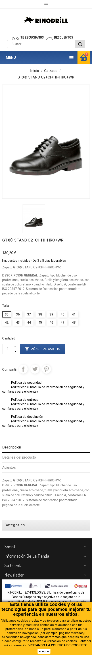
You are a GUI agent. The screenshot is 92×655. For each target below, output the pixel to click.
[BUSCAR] (80, 44)
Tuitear (34, 369)
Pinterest (46, 369)
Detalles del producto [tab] (19, 457)
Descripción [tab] (11, 447)
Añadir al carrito (43, 349)
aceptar (44, 651)
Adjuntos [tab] (9, 467)
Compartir (23, 369)
